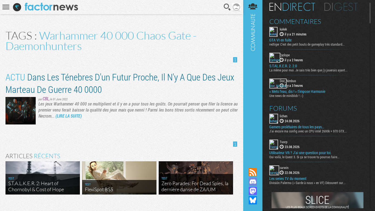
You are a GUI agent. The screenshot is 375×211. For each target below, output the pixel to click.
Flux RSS (253, 172)
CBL (46, 98)
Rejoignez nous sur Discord (253, 181)
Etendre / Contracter (253, 163)
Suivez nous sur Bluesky (253, 200)
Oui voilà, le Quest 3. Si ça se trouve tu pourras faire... (304, 157)
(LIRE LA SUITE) (68, 116)
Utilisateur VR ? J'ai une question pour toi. (300, 153)
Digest (341, 7)
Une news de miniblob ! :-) (286, 95)
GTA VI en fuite (280, 40)
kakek (283, 29)
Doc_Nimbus (288, 81)
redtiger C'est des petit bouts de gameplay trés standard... (307, 44)
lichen (283, 116)
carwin (284, 167)
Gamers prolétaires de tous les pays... (296, 127)
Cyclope (285, 55)
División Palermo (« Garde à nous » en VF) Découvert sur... (307, 183)
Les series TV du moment (287, 178)
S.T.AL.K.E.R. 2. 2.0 (283, 66)
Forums (283, 108)
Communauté (253, 78)
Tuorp (283, 142)
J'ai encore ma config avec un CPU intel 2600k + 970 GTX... (308, 131)
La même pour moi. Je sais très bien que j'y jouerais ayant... (308, 70)
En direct (292, 7)
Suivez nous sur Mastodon (253, 191)
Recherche (227, 7)
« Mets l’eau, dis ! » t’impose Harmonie (297, 91)
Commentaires (295, 21)
